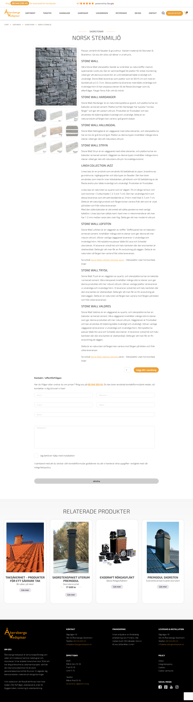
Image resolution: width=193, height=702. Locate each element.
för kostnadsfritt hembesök (31, 3)
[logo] (12, 16)
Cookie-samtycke (165, 670)
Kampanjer (83, 13)
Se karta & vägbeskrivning (77, 683)
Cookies (161, 667)
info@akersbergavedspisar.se (79, 644)
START (6, 24)
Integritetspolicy (165, 664)
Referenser (121, 13)
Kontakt (153, 13)
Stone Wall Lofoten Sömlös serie (107, 259)
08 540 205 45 (79, 641)
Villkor (161, 661)
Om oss (138, 13)
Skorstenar (29, 24)
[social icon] (160, 687)
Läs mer (25, 590)
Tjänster (47, 13)
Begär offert (174, 13)
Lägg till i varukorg (146, 370)
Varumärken (102, 13)
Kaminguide (64, 13)
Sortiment (30, 13)
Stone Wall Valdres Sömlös (105, 356)
